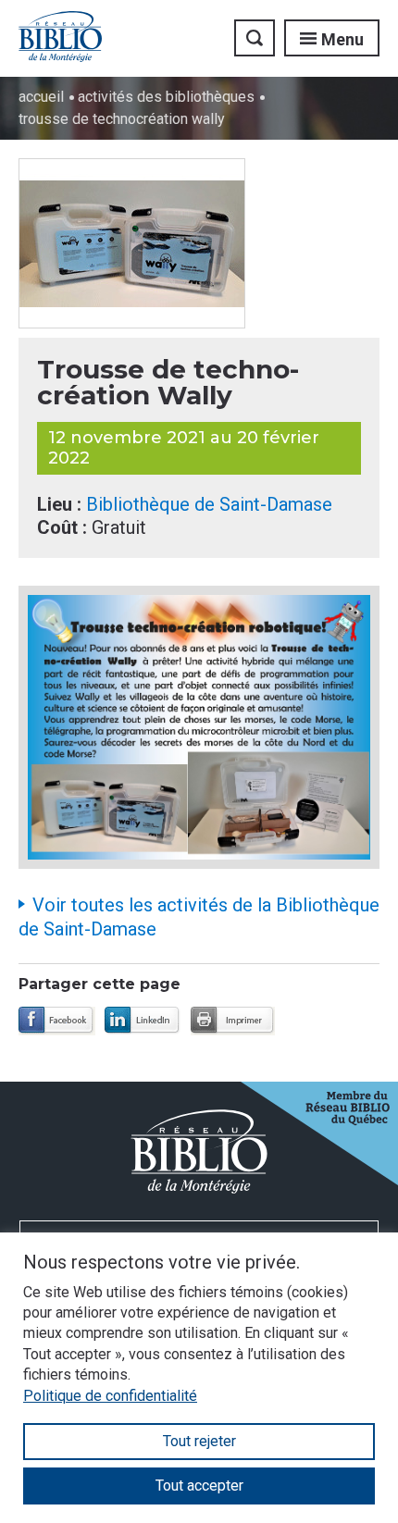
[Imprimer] (233, 1021)
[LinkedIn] (143, 1021)
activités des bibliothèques (166, 96)
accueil (41, 96)
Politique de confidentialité (110, 1396)
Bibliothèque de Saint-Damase (209, 504)
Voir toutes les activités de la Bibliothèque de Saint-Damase (199, 917)
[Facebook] (57, 1021)
